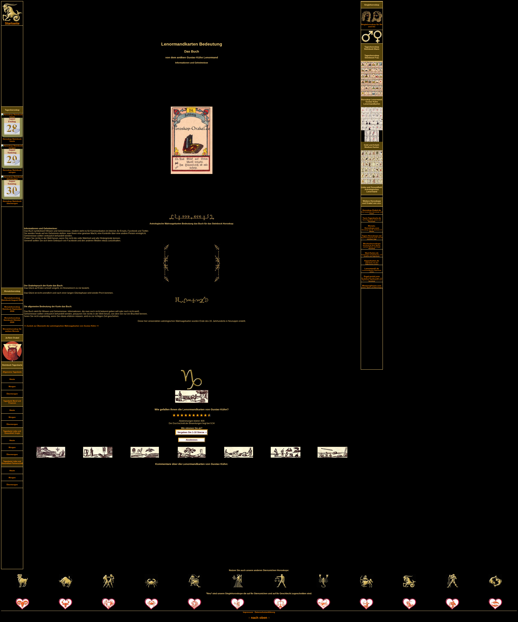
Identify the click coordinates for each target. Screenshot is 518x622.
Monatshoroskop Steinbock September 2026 (12, 309)
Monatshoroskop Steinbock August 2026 (12, 299)
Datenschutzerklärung (265, 612)
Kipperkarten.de (371, 262)
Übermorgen (12, 394)
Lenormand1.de (371, 270)
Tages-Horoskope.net (372, 237)
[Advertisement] (12, 66)
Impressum (248, 612)
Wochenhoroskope (372, 246)
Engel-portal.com (372, 278)
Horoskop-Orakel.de (371, 211)
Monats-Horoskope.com (372, 228)
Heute (12, 379)
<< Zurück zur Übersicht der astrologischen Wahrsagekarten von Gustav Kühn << (61, 326)
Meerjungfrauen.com (371, 286)
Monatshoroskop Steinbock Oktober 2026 (12, 320)
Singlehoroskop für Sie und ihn (371, 25)
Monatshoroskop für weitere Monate (12, 330)
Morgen (12, 386)
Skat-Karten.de (371, 254)
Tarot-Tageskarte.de (371, 219)
